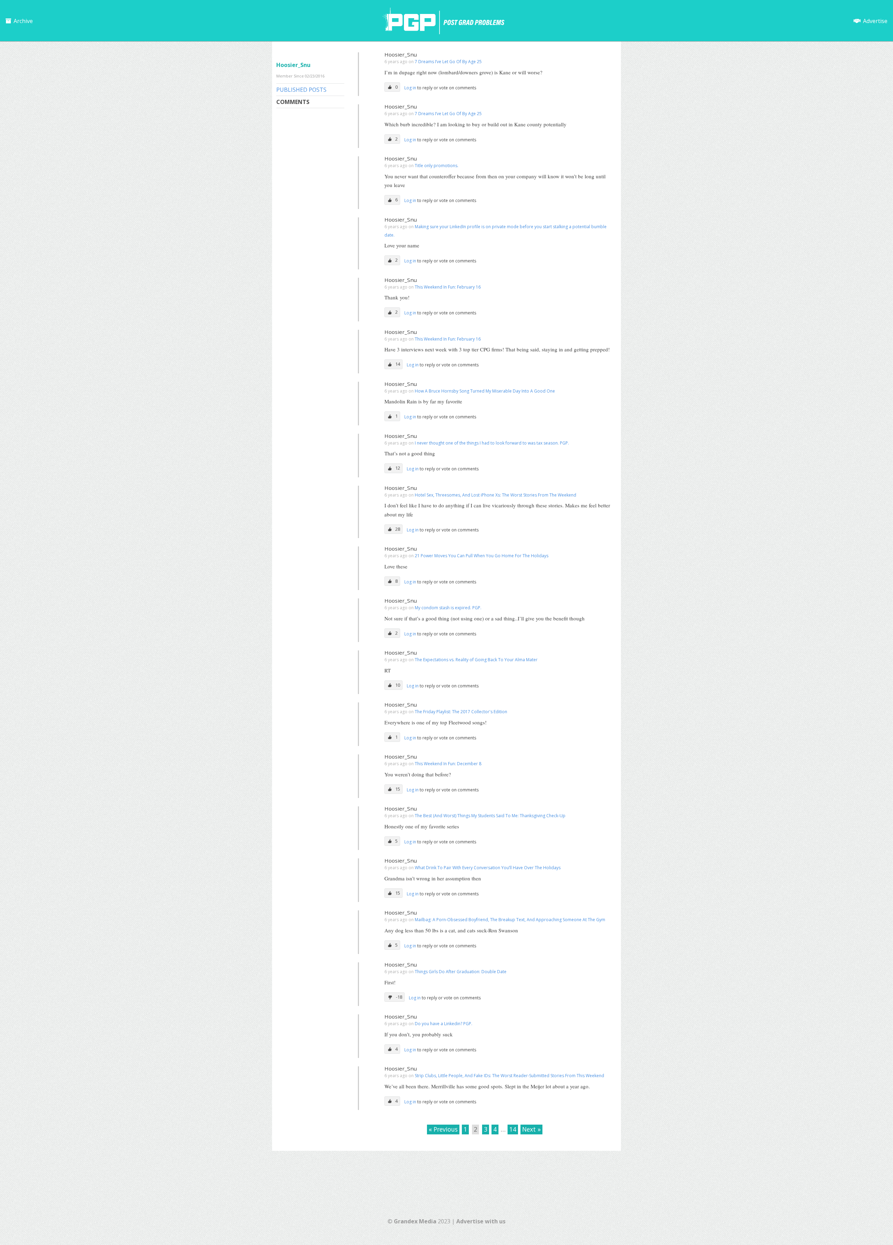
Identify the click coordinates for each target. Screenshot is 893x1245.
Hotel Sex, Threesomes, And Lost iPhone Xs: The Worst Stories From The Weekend (495, 495)
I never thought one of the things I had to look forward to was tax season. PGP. (492, 443)
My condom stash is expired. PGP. (448, 608)
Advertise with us (480, 1221)
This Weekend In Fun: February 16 (448, 287)
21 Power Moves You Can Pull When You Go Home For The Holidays (481, 556)
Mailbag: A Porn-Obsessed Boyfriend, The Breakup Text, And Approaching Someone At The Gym (510, 920)
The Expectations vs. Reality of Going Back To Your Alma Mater (476, 660)
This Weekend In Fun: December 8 (448, 764)
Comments (292, 102)
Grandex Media (415, 1221)
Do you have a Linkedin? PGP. (443, 1024)
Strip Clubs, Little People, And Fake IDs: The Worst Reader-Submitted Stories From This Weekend (509, 1076)
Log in (410, 88)
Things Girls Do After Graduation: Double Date (460, 972)
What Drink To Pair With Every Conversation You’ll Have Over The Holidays (488, 868)
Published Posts (301, 90)
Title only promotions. (436, 166)
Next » (531, 1129)
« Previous (443, 1129)
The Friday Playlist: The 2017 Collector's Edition (461, 712)
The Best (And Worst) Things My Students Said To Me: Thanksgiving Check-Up (490, 816)
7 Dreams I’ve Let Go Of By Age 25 (448, 62)
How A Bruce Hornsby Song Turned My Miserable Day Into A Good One (485, 391)
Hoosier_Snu (400, 54)
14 (512, 1129)
